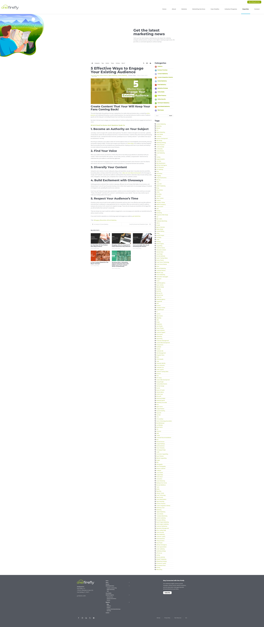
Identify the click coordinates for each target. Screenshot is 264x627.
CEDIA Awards (159, 359)
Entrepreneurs (159, 344)
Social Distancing (160, 481)
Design (158, 322)
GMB (157, 433)
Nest (157, 404)
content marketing (161, 518)
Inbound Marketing (161, 268)
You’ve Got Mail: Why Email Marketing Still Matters (141, 245)
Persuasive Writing (160, 520)
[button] (123, 63)
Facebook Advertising (161, 221)
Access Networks (160, 365)
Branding (158, 289)
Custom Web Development (163, 379)
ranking (158, 555)
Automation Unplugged (162, 276)
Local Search (159, 472)
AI (156, 155)
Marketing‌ (158, 509)
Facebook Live (160, 367)
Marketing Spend (160, 400)
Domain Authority (160, 256)
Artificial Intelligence (161, 165)
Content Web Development (163, 342)
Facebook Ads (159, 351)
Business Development (162, 138)
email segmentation (161, 547)
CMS (157, 208)
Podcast (158, 349)
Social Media (159, 134)
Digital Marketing (112, 75)
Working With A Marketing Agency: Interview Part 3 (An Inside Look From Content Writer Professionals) (120, 264)
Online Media (161, 92)
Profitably (158, 237)
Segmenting (159, 338)
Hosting (158, 157)
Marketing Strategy (163, 88)
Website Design (160, 287)
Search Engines (160, 243)
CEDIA (157, 192)
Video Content (159, 198)
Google (158, 225)
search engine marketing (162, 524)
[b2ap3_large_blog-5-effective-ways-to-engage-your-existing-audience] (121, 91)
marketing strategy (161, 551)
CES (157, 429)
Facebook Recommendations (163, 437)
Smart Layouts (160, 369)
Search (170, 115)
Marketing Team (160, 507)
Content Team (132, 75)
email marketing (160, 549)
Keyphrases (159, 324)
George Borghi (159, 382)
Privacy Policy (167, 617)
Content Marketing (122, 75)
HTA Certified (159, 419)
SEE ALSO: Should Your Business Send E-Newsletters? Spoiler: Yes (108, 125)
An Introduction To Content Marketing (101, 224)
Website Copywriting (161, 458)
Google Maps (159, 474)
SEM (157, 303)
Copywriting (159, 245)
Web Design (161, 110)
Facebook (158, 136)
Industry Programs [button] (231, 9)
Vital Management (161, 353)
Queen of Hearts (160, 390)
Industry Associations (111, 598)
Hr (157, 311)
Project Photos (160, 328)
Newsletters (104, 220)
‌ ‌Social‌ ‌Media (159, 514)
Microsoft (158, 396)
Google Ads (159, 301)
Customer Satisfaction (161, 526)
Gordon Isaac (159, 394)
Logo (157, 361)
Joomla (158, 313)
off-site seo (159, 553)
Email (157, 239)
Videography (159, 464)
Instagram (158, 278)
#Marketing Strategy (161, 561)
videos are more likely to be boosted (131, 173)
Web (157, 462)
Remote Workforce (161, 485)
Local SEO (159, 184)
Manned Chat (159, 295)
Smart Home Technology (162, 262)
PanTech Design (160, 386)
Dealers (108, 600)
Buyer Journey (159, 285)
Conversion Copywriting (162, 454)
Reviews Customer (160, 468)
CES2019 (158, 431)
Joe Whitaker (159, 425)
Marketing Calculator (161, 402)
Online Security (162, 99)
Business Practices (162, 70)
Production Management (162, 340)
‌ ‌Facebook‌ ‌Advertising (161, 516)
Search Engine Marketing (162, 522)
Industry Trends (160, 493)
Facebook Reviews (161, 270)
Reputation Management (162, 528)
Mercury (158, 179)
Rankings (158, 241)
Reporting (158, 491)
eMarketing (159, 336)
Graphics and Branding (112, 587)
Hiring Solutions (160, 540)
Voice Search (159, 334)
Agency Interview (160, 227)
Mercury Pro (159, 293)
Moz (157, 439)
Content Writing (160, 231)
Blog (157, 171)
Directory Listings (160, 202)
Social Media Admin (161, 499)
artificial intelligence (161, 544)
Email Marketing (112, 220)
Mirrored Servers (160, 441)
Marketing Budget (160, 398)
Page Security (159, 497)
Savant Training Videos (162, 258)
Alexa (157, 266)
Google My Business (161, 177)
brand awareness (160, 445)
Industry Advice (160, 392)
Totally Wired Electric (161, 384)
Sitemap (158, 617)
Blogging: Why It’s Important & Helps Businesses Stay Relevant (121, 245)
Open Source (159, 316)
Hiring (157, 233)
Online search (159, 206)
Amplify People (160, 235)
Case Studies (215, 9)
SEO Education (160, 167)
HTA (157, 417)
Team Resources (177, 617)
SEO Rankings (159, 169)
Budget (158, 460)
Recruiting (158, 194)
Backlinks (158, 291)
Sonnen (158, 388)
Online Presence (104, 75)
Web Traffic (159, 219)
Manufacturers (110, 596)
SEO (157, 130)
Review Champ (160, 260)
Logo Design (159, 254)
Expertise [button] (245, 9)
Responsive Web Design (162, 214)
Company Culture (160, 307)
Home (164, 9)
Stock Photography (161, 466)
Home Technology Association (164, 421)
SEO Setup (159, 377)
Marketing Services (110, 585)
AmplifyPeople (160, 309)
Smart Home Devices (161, 264)
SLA (186, 617)
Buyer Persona (159, 456)
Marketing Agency (160, 299)
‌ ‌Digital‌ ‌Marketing (160, 511)
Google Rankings (160, 443)
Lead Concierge (160, 146)
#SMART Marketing (161, 559)
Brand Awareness (160, 538)
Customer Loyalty (160, 536)
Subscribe (167, 592)
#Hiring (158, 567)
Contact (257, 9)
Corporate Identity (160, 363)
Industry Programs (110, 594)
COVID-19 (158, 297)
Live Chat (158, 161)
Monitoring (159, 212)
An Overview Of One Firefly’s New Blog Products (99, 245)
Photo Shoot (159, 476)
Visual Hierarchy (160, 448)
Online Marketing (160, 274)
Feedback (158, 470)
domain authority (160, 557)
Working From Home (161, 483)
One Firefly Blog (95, 75)
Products (158, 200)
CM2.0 (158, 223)
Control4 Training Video (162, 371)
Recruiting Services (254, 2)
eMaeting (158, 318)
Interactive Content (161, 250)
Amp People (159, 542)
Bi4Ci (157, 357)
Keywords (158, 412)
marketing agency (160, 283)
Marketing (158, 126)
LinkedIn (158, 196)
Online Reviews (160, 151)
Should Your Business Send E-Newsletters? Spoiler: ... (139, 224)
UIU (157, 217)
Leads (157, 452)
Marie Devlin (159, 427)
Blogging (97, 220)
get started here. (136, 216)
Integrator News (160, 355)
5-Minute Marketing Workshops (113, 609)
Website (158, 128)
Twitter (158, 435)
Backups (158, 210)
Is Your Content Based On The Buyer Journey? (99, 263)
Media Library (159, 229)
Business (158, 305)
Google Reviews (160, 408)
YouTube (158, 415)
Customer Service (160, 247)
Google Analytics (160, 159)
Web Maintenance (160, 163)
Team (157, 487)
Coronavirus (159, 478)
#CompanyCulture (161, 565)
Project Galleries (160, 330)
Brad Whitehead (160, 423)
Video (157, 181)
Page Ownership (160, 501)
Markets (184, 9)
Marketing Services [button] (198, 9)
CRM (157, 320)
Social (157, 280)
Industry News (159, 252)
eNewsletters (159, 190)
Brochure (158, 373)
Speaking (109, 610)
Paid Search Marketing (163, 102)
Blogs (157, 188)
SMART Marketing (160, 186)
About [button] (174, 9)
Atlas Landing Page (161, 530)
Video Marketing (160, 534)
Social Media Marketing (164, 106)
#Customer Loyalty (161, 563)
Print (157, 375)
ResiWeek (158, 346)
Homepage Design (161, 450)
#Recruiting (159, 569)
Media (157, 489)
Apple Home (159, 406)
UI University (159, 148)
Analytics (160, 66)
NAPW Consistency (161, 204)
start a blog (130, 143)
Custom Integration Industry (165, 77)
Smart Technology (161, 495)
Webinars (109, 605)
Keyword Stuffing (160, 410)
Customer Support (160, 332)
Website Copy (159, 272)
